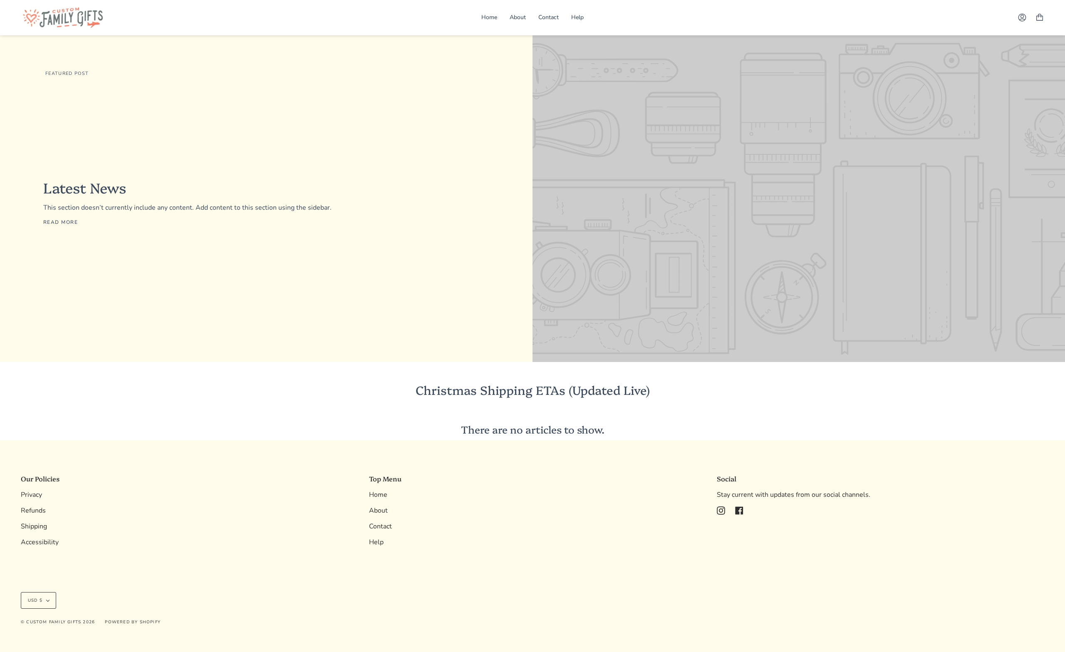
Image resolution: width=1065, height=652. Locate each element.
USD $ (35, 600)
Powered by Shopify (133, 622)
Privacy (31, 494)
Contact (380, 526)
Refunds (33, 510)
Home (378, 494)
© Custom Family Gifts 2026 (58, 622)
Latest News (84, 187)
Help (376, 542)
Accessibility (40, 542)
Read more (60, 222)
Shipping (34, 526)
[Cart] (1039, 17)
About (378, 510)
